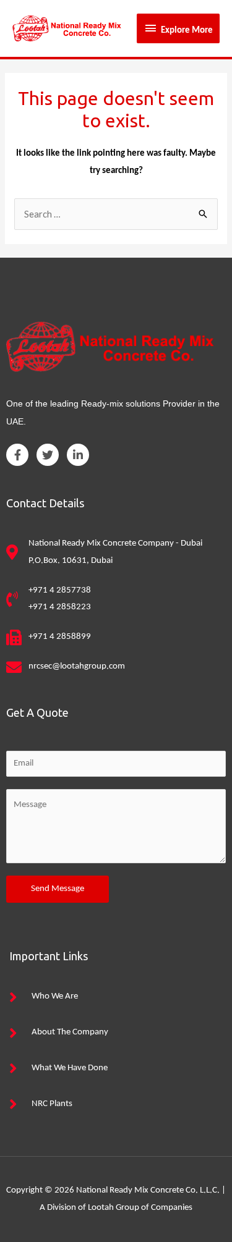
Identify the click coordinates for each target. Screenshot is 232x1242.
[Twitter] (48, 455)
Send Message (57, 888)
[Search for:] (116, 215)
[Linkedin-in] (78, 455)
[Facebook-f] (17, 455)
